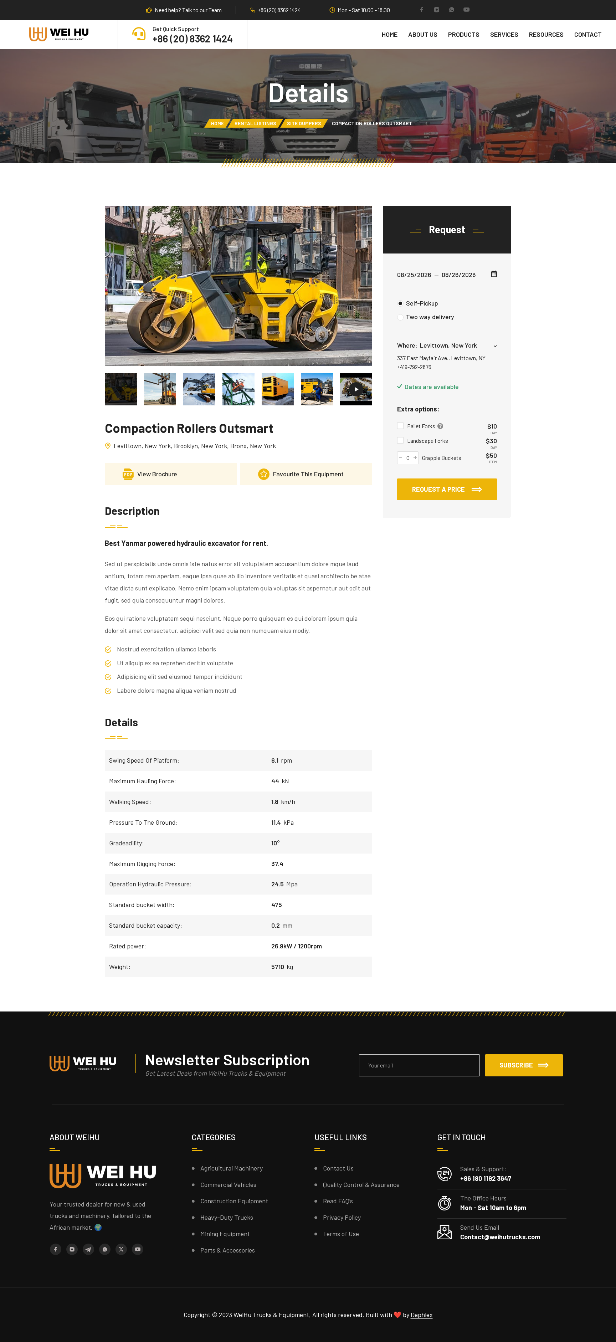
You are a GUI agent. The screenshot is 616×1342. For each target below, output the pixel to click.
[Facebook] (422, 10)
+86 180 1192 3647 (485, 1178)
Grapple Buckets (441, 457)
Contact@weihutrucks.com (500, 1237)
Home (389, 34)
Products (463, 34)
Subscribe (516, 1065)
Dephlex (422, 1314)
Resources (546, 34)
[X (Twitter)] (121, 1249)
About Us (422, 34)
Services (504, 34)
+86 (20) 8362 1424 (279, 10)
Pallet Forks (421, 425)
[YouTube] (466, 10)
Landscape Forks (427, 440)
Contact (588, 34)
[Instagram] (436, 10)
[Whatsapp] (451, 10)
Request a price (439, 489)
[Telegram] (88, 1249)
